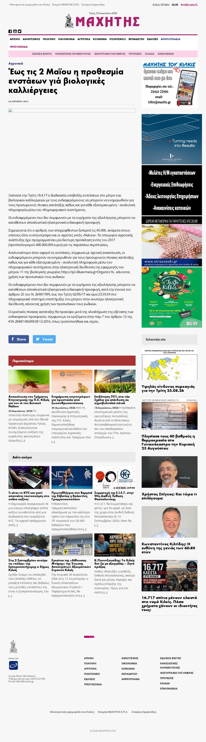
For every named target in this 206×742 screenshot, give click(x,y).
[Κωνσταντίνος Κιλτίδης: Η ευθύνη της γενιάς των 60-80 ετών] (170, 522)
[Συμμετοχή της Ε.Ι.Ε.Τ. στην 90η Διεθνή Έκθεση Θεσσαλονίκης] (114, 477)
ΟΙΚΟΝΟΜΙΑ (66, 39)
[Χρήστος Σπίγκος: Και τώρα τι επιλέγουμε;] (170, 472)
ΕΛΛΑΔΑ (149, 54)
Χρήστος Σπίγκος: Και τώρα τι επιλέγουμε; (169, 495)
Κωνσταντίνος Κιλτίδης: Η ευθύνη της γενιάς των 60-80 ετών (168, 547)
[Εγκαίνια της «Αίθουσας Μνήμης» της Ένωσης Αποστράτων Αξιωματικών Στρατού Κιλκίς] (72, 545)
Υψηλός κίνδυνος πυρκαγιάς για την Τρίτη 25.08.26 (168, 388)
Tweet (47, 339)
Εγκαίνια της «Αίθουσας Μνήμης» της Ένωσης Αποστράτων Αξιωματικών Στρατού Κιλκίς (71, 565)
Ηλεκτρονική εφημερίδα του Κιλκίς (29, 4)
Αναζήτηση (188, 4)
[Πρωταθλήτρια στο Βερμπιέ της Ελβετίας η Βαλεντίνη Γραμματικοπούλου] (72, 477)
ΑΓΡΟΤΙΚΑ (83, 39)
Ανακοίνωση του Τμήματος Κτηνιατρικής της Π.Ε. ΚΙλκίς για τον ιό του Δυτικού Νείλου (28, 401)
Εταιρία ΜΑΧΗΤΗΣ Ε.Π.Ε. (65, 4)
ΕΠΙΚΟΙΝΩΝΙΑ (166, 54)
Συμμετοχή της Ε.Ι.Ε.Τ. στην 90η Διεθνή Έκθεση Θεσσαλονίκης (114, 495)
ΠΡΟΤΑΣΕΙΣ (135, 54)
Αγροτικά (15, 63)
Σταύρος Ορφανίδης (93, 4)
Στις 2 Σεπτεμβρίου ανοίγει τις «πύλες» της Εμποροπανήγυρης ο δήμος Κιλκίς (28, 565)
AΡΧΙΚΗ (15, 39)
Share (21, 339)
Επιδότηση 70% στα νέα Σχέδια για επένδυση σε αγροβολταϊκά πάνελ (112, 399)
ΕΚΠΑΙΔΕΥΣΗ (136, 39)
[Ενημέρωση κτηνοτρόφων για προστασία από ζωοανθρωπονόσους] (72, 381)
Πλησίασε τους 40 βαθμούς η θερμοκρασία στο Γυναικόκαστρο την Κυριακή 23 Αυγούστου (168, 442)
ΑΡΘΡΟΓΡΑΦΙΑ (170, 39)
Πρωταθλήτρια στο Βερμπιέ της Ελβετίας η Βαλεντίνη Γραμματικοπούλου (72, 495)
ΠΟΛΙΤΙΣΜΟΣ (117, 39)
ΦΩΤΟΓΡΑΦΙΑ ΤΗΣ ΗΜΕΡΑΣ (109, 54)
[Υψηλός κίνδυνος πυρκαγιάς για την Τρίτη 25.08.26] (170, 364)
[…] (23, 440)
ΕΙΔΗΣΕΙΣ (152, 39)
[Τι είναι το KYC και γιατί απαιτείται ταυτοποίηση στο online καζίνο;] (28, 477)
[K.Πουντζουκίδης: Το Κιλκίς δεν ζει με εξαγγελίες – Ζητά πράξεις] (114, 545)
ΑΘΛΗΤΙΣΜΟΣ (31, 39)
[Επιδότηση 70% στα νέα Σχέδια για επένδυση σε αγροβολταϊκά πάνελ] (114, 381)
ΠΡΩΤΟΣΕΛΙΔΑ (19, 46)
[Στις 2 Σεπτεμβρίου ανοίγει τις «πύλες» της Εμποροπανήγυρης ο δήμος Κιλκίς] (28, 545)
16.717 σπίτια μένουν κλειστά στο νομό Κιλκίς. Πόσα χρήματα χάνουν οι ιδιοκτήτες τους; (169, 603)
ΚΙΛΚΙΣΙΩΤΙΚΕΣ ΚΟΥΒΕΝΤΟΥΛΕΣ (73, 54)
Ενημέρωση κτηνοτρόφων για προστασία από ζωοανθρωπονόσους (71, 399)
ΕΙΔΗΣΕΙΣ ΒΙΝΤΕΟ (42, 54)
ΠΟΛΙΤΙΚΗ (49, 39)
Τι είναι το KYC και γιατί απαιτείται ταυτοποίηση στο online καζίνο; (28, 495)
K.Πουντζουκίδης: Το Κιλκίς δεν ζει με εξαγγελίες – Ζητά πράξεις (114, 563)
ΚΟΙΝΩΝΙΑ (100, 39)
